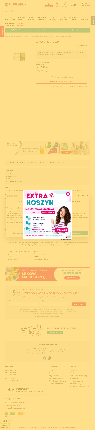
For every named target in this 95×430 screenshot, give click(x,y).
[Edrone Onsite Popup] (47, 215)
